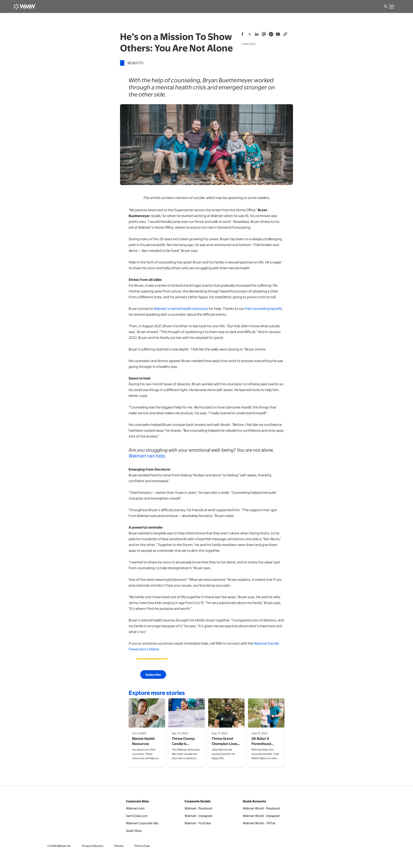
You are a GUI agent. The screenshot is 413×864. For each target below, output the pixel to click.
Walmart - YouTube (198, 823)
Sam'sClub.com (137, 815)
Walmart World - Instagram (261, 815)
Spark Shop (134, 830)
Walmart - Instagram (199, 815)
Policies (118, 846)
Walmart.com (135, 808)
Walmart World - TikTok (259, 823)
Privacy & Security (92, 846)
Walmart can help (147, 455)
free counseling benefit (263, 308)
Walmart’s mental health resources (181, 308)
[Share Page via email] (278, 34)
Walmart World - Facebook (261, 808)
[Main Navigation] (391, 6)
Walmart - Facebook (198, 808)
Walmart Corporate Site (142, 823)
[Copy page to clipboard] (285, 33)
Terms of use (142, 846)
